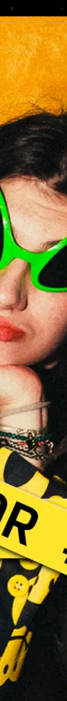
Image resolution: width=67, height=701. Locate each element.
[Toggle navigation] (62, 8)
